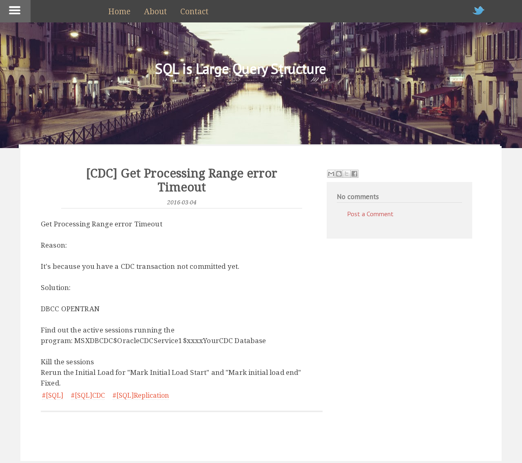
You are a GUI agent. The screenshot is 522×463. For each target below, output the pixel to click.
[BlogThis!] (339, 174)
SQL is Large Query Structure (240, 68)
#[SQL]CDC (88, 395)
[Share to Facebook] (354, 174)
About (155, 11)
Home (119, 11)
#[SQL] (52, 395)
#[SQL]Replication (141, 395)
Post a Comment (370, 214)
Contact (194, 11)
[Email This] (331, 174)
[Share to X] (347, 174)
